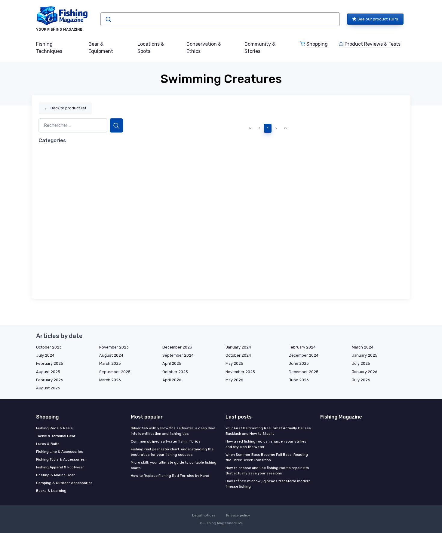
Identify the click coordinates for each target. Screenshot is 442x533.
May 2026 (234, 380)
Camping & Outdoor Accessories (64, 483)
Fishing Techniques (49, 47)
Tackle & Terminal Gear (55, 436)
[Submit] (108, 19)
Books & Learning (51, 491)
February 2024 (302, 347)
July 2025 (361, 363)
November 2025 (240, 372)
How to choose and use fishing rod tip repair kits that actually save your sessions (267, 470)
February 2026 (49, 380)
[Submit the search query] (116, 125)
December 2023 (177, 347)
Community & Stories (259, 47)
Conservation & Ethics (203, 47)
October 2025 (175, 372)
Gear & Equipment (100, 47)
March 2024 (362, 347)
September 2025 (114, 372)
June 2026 (299, 380)
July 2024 (45, 355)
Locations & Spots (150, 47)
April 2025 (171, 363)
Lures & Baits (48, 444)
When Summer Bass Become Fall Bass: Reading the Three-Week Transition (267, 457)
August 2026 (48, 388)
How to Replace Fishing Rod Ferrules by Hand (170, 476)
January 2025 (364, 355)
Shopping (317, 44)
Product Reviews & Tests (373, 44)
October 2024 (238, 355)
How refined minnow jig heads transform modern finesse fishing (268, 484)
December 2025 (303, 372)
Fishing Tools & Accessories (60, 459)
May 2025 (234, 363)
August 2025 (48, 372)
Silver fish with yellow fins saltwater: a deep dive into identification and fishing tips (173, 431)
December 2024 (303, 355)
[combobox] (220, 19)
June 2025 (299, 363)
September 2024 (178, 355)
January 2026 (364, 372)
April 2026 (171, 380)
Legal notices (204, 515)
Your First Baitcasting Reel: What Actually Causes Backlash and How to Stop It (268, 431)
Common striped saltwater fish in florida (166, 441)
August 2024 (111, 355)
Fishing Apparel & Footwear (60, 467)
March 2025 (110, 363)
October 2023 (49, 347)
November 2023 (114, 347)
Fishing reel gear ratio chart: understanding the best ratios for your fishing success (172, 452)
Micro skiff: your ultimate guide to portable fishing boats (173, 465)
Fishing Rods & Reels (54, 428)
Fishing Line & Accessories (59, 451)
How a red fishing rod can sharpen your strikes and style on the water (266, 444)
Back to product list (65, 108)
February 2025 (49, 363)
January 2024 (238, 347)
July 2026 (361, 380)
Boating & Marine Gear (55, 475)
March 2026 (110, 380)
